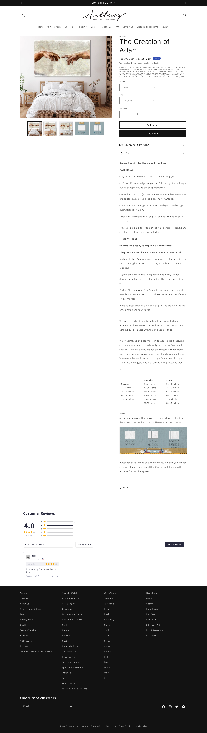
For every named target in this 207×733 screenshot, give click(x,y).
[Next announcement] (185, 3)
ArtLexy (69, 726)
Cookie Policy (26, 625)
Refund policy (96, 726)
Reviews (24, 646)
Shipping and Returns (30, 609)
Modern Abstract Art (72, 619)
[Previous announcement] (21, 3)
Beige (106, 609)
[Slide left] (23, 128)
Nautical (66, 641)
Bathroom (151, 635)
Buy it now (153, 133)
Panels (122, 81)
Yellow (107, 673)
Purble (107, 651)
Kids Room (151, 619)
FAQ (22, 614)
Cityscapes (67, 609)
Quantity (123, 108)
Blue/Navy (109, 619)
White (107, 667)
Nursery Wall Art (70, 646)
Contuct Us (25, 598)
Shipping (135, 63)
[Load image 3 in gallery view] (66, 128)
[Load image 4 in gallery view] (82, 128)
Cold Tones (109, 598)
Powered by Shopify (80, 726)
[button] (23, 15)
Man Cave (150, 614)
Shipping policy (141, 726)
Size (121, 95)
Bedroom (150, 598)
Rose (106, 662)
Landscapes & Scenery (73, 614)
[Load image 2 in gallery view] (50, 128)
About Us (24, 603)
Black (106, 614)
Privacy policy (110, 726)
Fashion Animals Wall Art (74, 689)
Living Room (152, 593)
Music (65, 625)
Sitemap (24, 635)
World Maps (68, 673)
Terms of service (125, 726)
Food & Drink (68, 683)
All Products (26, 641)
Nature (65, 630)
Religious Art (68, 657)
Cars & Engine (68, 603)
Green (107, 641)
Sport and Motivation (72, 667)
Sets (64, 678)
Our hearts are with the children (36, 651)
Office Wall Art (69, 651)
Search (23, 593)
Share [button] (126, 487)
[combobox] (84, 545)
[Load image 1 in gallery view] (35, 128)
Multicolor (109, 678)
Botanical (66, 635)
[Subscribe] (71, 706)
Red (106, 657)
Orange (107, 646)
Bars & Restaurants (71, 598)
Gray (106, 635)
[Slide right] (108, 128)
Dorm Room (152, 609)
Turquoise (109, 603)
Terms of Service (28, 630)
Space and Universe (71, 662)
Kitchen (150, 603)
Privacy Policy (26, 619)
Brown (107, 625)
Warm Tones (110, 593)
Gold (106, 630)
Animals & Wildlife (71, 593)
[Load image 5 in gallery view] (97, 128)
